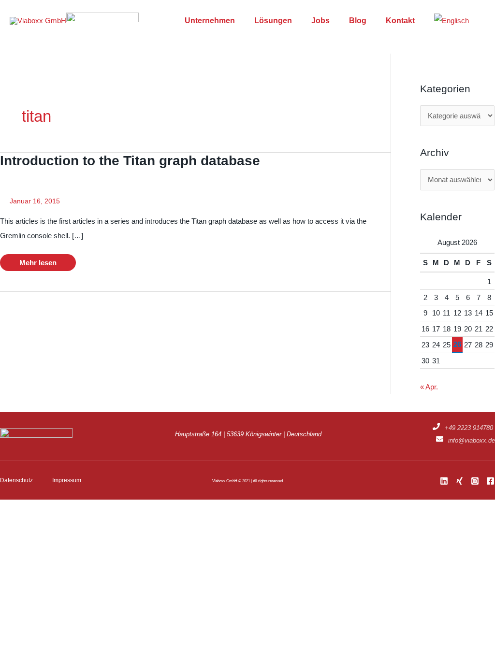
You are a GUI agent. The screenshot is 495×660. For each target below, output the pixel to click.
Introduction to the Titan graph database (130, 160)
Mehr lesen (39, 264)
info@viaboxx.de (471, 440)
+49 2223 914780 (469, 427)
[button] (482, 20)
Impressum (66, 480)
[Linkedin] (444, 481)
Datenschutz (16, 480)
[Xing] (459, 481)
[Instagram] (475, 481)
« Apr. (429, 387)
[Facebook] (490, 481)
